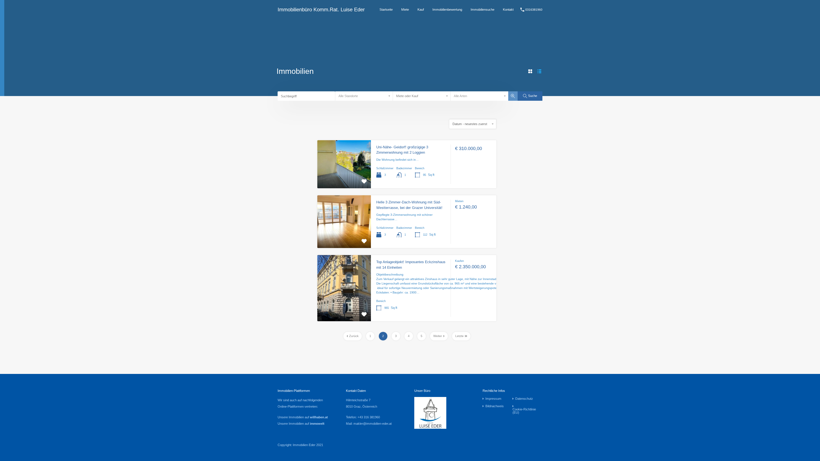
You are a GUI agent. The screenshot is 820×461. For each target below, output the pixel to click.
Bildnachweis (494, 406)
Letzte (459, 336)
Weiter (437, 336)
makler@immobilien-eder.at (372, 423)
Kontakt (508, 9)
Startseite (386, 9)
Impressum (493, 398)
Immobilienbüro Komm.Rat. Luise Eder (321, 9)
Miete (405, 9)
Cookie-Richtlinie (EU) (524, 411)
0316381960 (533, 9)
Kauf (420, 9)
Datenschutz (524, 398)
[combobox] (364, 96)
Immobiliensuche (482, 9)
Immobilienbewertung (447, 9)
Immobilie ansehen (344, 178)
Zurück (354, 336)
